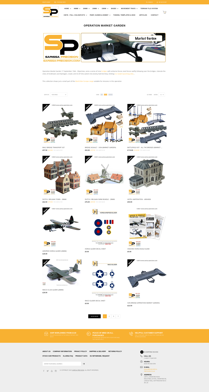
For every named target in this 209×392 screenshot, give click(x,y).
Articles (143, 15)
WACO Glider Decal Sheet (95, 301)
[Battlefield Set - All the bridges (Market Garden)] (147, 123)
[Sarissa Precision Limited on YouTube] (52, 371)
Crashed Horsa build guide (138, 249)
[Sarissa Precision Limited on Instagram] (56, 371)
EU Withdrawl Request (100, 356)
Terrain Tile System (149, 8)
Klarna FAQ (68, 356)
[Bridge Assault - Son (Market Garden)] (104, 123)
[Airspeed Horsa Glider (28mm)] (62, 227)
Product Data (81, 356)
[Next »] (118, 316)
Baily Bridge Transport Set (53, 147)
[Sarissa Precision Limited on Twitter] (48, 371)
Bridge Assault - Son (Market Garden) (100, 147)
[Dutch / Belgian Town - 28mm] (62, 175)
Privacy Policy (80, 351)
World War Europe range (84, 81)
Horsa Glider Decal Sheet (95, 249)
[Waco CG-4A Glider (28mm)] (62, 272)
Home (66, 8)
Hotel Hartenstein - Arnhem (139, 199)
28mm (85, 8)
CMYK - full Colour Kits (74, 15)
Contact (154, 15)
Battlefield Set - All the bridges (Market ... (144, 147)
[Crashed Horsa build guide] (147, 227)
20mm (94, 8)
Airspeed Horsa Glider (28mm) (54, 251)
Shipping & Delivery (97, 351)
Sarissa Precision (78, 370)
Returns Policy (115, 351)
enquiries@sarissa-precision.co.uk (150, 370)
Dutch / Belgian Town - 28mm (54, 199)
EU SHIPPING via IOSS (151, 352)
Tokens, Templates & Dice (124, 15)
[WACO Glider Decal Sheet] (104, 279)
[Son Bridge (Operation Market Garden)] (147, 279)
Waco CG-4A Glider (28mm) (52, 290)
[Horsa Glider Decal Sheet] (104, 227)
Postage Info (61, 2)
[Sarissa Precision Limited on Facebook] (44, 371)
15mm (104, 8)
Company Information (62, 351)
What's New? (46, 2)
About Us (46, 351)
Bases (113, 8)
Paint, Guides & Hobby (99, 15)
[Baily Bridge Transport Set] (62, 123)
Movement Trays (128, 8)
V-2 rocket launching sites (124, 74)
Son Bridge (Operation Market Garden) (143, 303)
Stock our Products (51, 356)
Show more (94, 316)
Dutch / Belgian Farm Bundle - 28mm (100, 199)
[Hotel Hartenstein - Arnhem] (147, 175)
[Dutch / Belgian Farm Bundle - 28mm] (104, 175)
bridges (104, 71)
